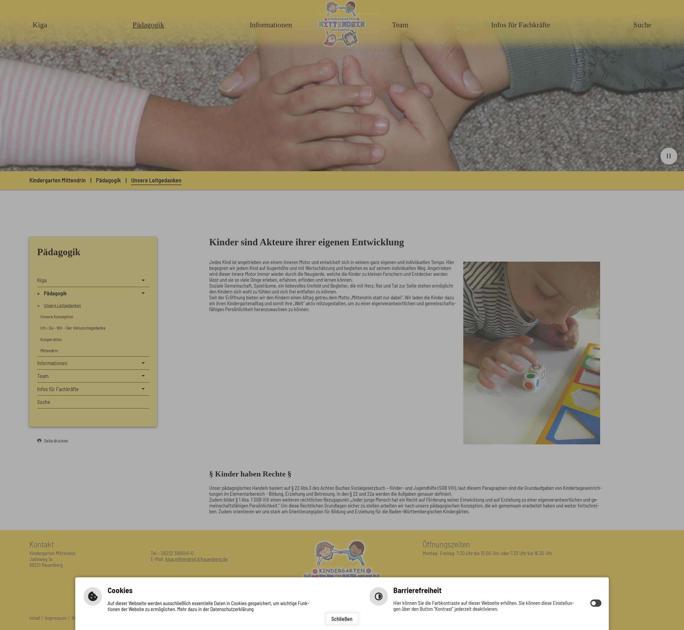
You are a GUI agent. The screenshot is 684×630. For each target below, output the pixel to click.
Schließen (341, 619)
